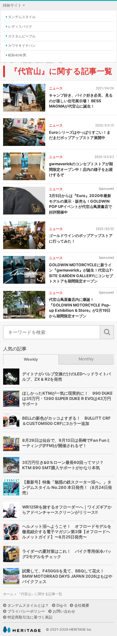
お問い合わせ (64, 611)
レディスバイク (20, 26)
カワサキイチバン (22, 45)
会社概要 (81, 605)
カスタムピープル (22, 36)
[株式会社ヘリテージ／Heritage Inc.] (22, 629)
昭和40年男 (17, 55)
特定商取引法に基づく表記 (29, 617)
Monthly (86, 359)
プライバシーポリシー (26, 611)
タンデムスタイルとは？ (28, 605)
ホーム (8, 594)
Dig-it (61, 605)
